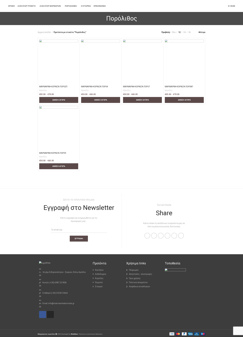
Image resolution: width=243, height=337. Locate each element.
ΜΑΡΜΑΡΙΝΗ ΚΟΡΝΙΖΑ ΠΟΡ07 (136, 86)
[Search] (216, 6)
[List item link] (64, 272)
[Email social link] (161, 235)
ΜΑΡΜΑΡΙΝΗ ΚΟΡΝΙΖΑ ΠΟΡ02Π (53, 86)
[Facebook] (42, 314)
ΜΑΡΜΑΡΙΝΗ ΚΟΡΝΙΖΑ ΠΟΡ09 (52, 153)
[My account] (211, 6)
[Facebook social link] (147, 235)
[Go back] (102, 18)
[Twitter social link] (154, 235)
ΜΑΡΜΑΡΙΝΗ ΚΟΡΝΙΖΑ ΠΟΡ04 (94, 86)
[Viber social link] (181, 235)
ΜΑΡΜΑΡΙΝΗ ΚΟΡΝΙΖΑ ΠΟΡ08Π (179, 86)
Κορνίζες (43, 90)
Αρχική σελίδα (44, 32)
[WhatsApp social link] (167, 235)
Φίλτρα (201, 32)
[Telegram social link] (174, 235)
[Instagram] (50, 314)
